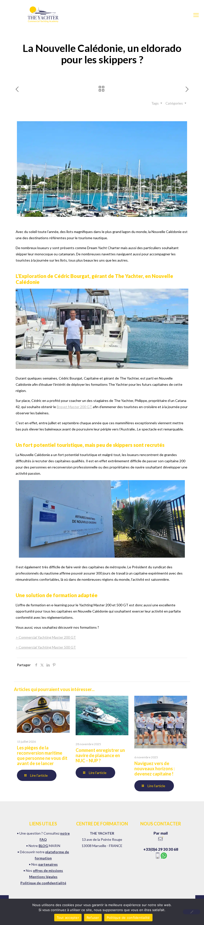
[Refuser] (191, 911)
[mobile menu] (196, 15)
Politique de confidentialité (43, 883)
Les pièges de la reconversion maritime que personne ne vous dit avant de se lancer (42, 755)
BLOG (43, 846)
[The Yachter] (42, 15)
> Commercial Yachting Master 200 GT (46, 637)
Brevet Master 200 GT (74, 407)
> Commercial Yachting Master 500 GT (46, 647)
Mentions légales (43, 877)
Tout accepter (68, 918)
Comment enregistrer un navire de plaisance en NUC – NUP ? (100, 755)
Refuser (93, 918)
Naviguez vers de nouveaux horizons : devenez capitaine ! (154, 768)
